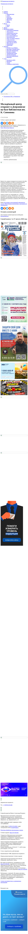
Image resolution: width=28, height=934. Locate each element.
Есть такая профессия (12, 35)
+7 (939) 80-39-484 (7, 805)
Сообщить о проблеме (14, 926)
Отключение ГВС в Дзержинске (12, 96)
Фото (8, 26)
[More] (12, 123)
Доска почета (10, 31)
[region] (14, 642)
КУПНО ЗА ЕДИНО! (12, 48)
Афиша (5, 27)
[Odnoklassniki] (4, 123)
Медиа (5, 23)
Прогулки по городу (12, 42)
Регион (8, 22)
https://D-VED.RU (14, 832)
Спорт (8, 15)
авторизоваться (4, 216)
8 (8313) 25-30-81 (13, 826)
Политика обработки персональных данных (12, 830)
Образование (10, 43)
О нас (5, 58)
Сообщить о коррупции (13, 64)
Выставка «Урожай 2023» (13, 49)
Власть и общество (11, 34)
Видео (8, 25)
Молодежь (9, 19)
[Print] (9, 123)
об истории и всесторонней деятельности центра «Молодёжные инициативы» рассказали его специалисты (14, 204)
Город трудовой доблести (13, 38)
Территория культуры (12, 33)
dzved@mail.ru (15, 827)
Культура (9, 17)
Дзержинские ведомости (7, 3)
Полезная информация (12, 56)
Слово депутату (11, 39)
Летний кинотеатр (11, 54)
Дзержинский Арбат (12, 53)
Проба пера (9, 45)
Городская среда (11, 37)
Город (8, 21)
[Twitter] (7, 123)
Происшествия (10, 14)
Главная (6, 11)
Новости (6, 13)
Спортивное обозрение (12, 30)
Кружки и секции (11, 52)
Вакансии (9, 57)
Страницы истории (11, 41)
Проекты (6, 46)
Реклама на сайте (11, 60)
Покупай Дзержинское (12, 50)
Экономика (9, 18)
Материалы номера (8, 29)
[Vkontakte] (2, 123)
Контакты (9, 61)
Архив (8, 62)
